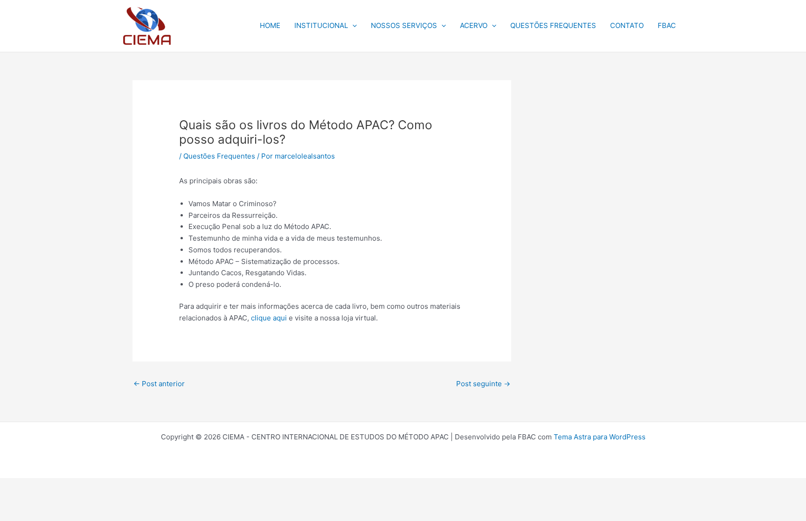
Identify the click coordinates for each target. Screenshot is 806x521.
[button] (352, 25)
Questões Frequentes (219, 156)
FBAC (667, 25)
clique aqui (269, 317)
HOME (270, 25)
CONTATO (627, 25)
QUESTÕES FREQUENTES (553, 25)
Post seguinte (483, 383)
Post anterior (159, 383)
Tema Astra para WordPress (600, 436)
